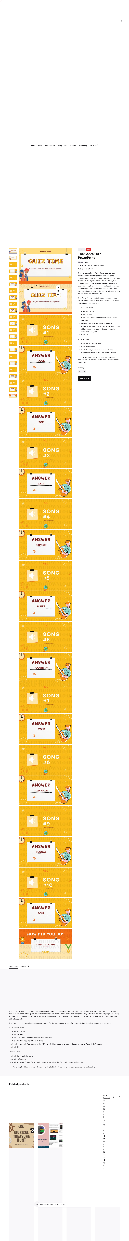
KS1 (88, 269)
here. (85, 362)
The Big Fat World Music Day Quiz (104, 1134)
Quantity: (81, 368)
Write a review (99, 265)
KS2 (92, 269)
